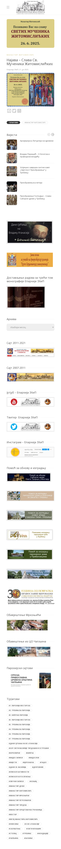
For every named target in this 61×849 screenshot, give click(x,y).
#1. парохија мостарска (19, 706)
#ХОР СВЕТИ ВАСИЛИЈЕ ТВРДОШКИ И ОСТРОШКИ (29, 748)
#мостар (13, 814)
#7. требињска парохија (19, 739)
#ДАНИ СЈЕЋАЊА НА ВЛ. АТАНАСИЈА (23, 743)
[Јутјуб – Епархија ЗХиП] (30, 401)
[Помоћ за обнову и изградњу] (29, 477)
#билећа (30, 753)
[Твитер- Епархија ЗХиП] (30, 426)
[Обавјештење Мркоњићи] (27, 624)
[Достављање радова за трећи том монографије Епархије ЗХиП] (26, 297)
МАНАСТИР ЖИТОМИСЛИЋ (20, 55)
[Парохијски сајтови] (30, 680)
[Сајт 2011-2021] (30, 352)
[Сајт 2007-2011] (30, 376)
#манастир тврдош (18, 805)
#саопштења (14, 829)
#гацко (43, 762)
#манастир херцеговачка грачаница (25, 810)
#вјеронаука (28, 762)
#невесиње (14, 824)
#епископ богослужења (19, 777)
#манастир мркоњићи (19, 796)
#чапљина (13, 838)
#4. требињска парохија (19, 729)
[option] (30, 172)
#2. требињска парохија (19, 710)
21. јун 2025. (24, 69)
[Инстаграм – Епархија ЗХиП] (30, 451)
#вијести (13, 762)
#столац (13, 833)
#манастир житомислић (35, 122)
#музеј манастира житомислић (23, 819)
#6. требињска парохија (19, 734)
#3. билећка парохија (18, 715)
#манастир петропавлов (20, 800)
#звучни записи (16, 781)
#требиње (27, 833)
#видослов (34, 758)
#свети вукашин (33, 829)
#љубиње (28, 838)
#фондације (42, 833)
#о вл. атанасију (31, 824)
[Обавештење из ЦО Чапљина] (29, 651)
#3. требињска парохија (19, 725)
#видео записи (16, 758)
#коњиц (33, 781)
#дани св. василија (17, 767)
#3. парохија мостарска (19, 720)
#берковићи (14, 753)
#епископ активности (19, 772)
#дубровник (37, 767)
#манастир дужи (16, 786)
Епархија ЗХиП (12, 69)
